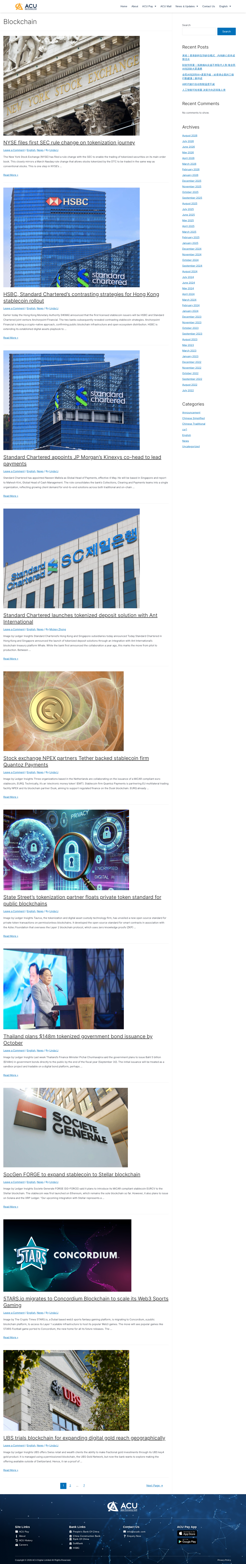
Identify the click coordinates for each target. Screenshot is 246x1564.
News (40, 150)
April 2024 (188, 294)
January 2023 (190, 356)
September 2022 (192, 379)
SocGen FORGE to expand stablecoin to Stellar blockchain (71, 1174)
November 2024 (191, 254)
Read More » (10, 175)
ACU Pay (147, 6)
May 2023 (188, 345)
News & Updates (185, 6)
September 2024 (192, 265)
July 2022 (188, 390)
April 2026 (188, 158)
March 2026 (189, 163)
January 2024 (190, 311)
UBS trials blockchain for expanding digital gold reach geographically (84, 1438)
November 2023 (191, 322)
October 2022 (190, 373)
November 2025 (191, 186)
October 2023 (190, 328)
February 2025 (190, 237)
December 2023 (191, 316)
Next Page (154, 1485)
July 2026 (188, 141)
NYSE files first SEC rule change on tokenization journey (69, 142)
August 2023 (189, 339)
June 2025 (188, 214)
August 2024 (189, 271)
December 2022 (191, 362)
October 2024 (190, 260)
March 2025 (189, 231)
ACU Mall (165, 6)
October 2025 (190, 192)
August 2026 (189, 135)
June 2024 (188, 282)
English (31, 150)
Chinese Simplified (193, 418)
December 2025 (191, 180)
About (135, 6)
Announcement (191, 412)
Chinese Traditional (193, 423)
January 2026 (190, 175)
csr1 (184, 429)
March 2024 (189, 299)
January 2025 (190, 243)
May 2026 (188, 152)
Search (186, 25)
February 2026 (190, 169)
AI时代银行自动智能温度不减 (198, 84)
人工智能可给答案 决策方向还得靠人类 (204, 89)
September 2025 (192, 197)
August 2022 (189, 384)
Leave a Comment (14, 150)
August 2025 (189, 203)
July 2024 (188, 277)
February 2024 (191, 305)
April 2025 (188, 226)
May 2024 (188, 288)
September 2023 (192, 333)
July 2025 (188, 209)
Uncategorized (191, 446)
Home (123, 6)
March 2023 (189, 350)
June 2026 (188, 146)
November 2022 (191, 367)
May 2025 (188, 220)
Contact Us (208, 6)
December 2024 (191, 248)
